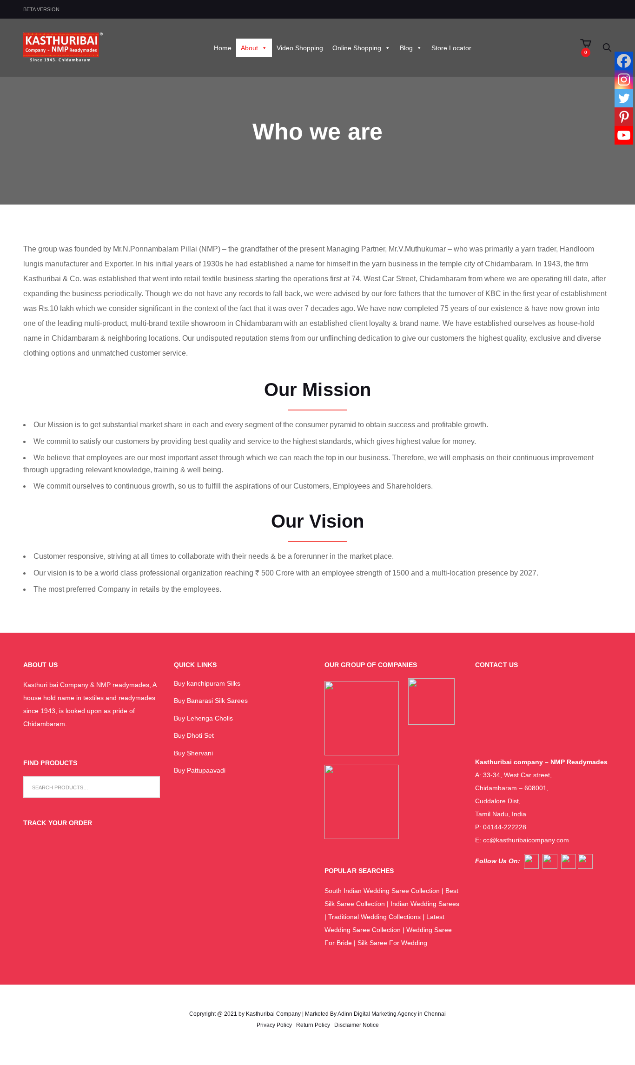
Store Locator (451, 48)
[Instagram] (624, 79)
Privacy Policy (274, 1025)
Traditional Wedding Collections (374, 916)
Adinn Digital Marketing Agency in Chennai (391, 1014)
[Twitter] (624, 98)
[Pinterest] (624, 116)
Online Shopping (356, 48)
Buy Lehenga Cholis (203, 718)
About (249, 48)
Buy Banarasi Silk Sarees (211, 700)
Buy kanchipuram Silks (207, 683)
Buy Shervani (193, 753)
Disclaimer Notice (356, 1025)
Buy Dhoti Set (194, 735)
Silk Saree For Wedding (393, 942)
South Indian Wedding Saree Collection (382, 890)
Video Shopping (300, 48)
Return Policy (313, 1025)
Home (223, 48)
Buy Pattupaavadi (199, 770)
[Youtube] (624, 135)
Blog (406, 48)
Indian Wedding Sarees (424, 903)
